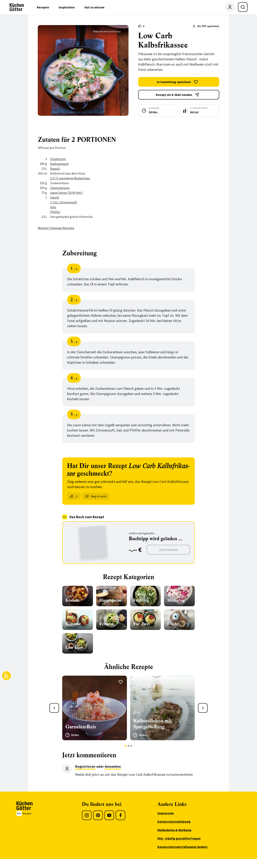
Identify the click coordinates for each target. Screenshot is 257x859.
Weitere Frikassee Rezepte (56, 228)
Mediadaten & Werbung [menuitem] (174, 830)
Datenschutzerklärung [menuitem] (174, 821)
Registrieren (85, 766)
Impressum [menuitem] (165, 813)
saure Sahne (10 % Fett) (66, 193)
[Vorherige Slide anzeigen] (54, 708)
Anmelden (113, 766)
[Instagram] (87, 815)
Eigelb (54, 197)
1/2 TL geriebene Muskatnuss (70, 178)
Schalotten (58, 159)
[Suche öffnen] (243, 7)
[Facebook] (120, 815)
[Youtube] (109, 815)
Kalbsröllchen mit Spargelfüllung (152, 724)
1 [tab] (125, 746)
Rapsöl (55, 169)
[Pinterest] (98, 815)
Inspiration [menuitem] (67, 7)
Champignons (59, 188)
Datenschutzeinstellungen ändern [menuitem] (182, 847)
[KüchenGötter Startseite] (16, 7)
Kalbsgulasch (59, 164)
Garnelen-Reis (80, 727)
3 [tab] (131, 746)
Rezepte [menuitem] (43, 7)
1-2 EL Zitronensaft (63, 202)
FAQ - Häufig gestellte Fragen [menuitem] (179, 838)
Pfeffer (55, 212)
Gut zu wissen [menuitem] (94, 7)
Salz (53, 207)
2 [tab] (128, 746)
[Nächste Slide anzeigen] (203, 708)
